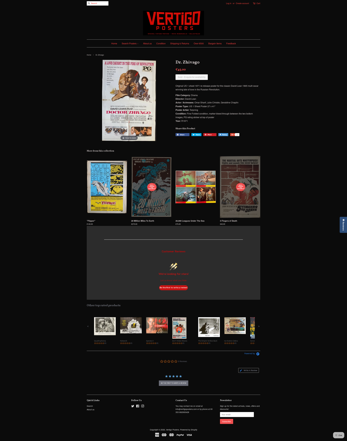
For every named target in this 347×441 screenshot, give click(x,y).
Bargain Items (215, 43)
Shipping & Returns (179, 43)
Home (114, 43)
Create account (242, 3)
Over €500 (199, 43)
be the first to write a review (173, 383)
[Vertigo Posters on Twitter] (132, 406)
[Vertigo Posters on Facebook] (137, 406)
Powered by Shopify (188, 429)
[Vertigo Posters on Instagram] (142, 406)
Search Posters (129, 43)
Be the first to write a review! (173, 287)
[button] (88, 326)
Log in (228, 3)
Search (90, 406)
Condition (161, 43)
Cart (258, 3)
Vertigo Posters (172, 429)
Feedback (231, 43)
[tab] (248, 370)
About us (147, 43)
